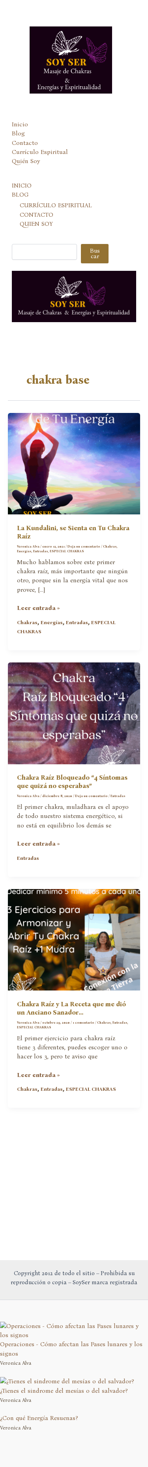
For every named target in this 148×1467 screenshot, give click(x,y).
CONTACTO (36, 214)
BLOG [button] (20, 194)
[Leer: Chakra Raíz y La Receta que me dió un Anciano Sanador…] (74, 939)
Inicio (20, 124)
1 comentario (83, 1022)
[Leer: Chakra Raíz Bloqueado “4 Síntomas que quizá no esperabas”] (74, 712)
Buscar (95, 253)
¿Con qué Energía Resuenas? (39, 1418)
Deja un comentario (83, 546)
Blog (18, 133)
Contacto (25, 142)
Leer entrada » (38, 608)
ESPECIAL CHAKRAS (67, 551)
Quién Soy (26, 161)
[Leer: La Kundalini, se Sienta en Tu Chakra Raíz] (74, 463)
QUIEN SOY (36, 223)
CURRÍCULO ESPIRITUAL (56, 205)
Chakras (110, 546)
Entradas (40, 551)
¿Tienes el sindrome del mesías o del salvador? (64, 1390)
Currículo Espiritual (40, 152)
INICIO (22, 185)
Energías (24, 551)
